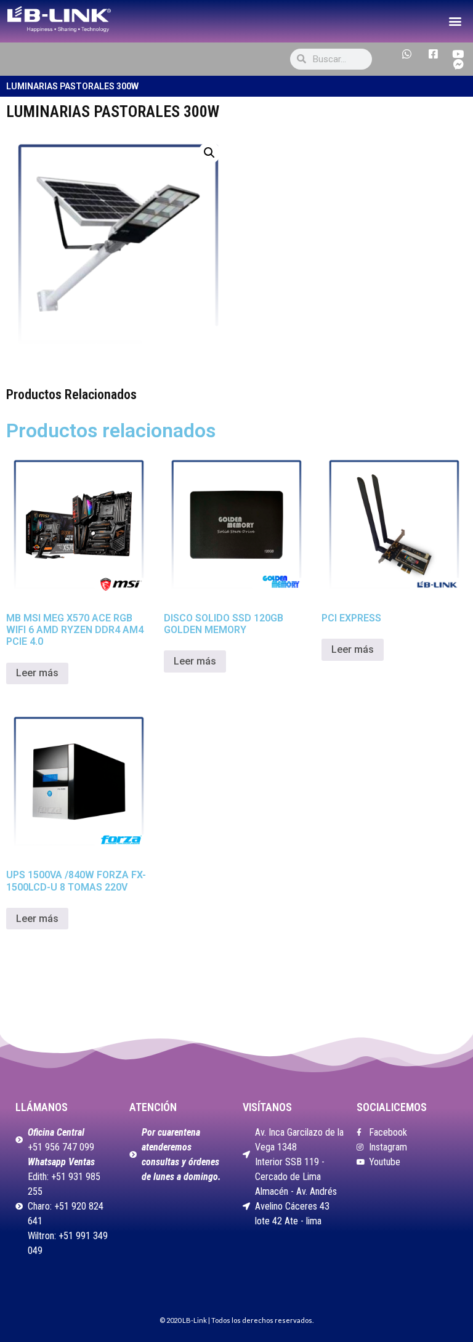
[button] (455, 21)
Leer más (37, 673)
